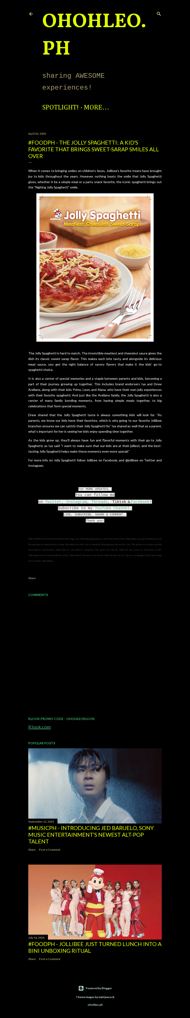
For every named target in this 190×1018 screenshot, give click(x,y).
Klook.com (39, 726)
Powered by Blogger (99, 988)
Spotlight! (60, 107)
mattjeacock (106, 997)
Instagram (76, 502)
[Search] (159, 12)
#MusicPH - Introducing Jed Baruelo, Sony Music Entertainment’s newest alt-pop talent (91, 834)
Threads (100, 502)
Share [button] (32, 578)
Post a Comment (49, 849)
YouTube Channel (112, 508)
